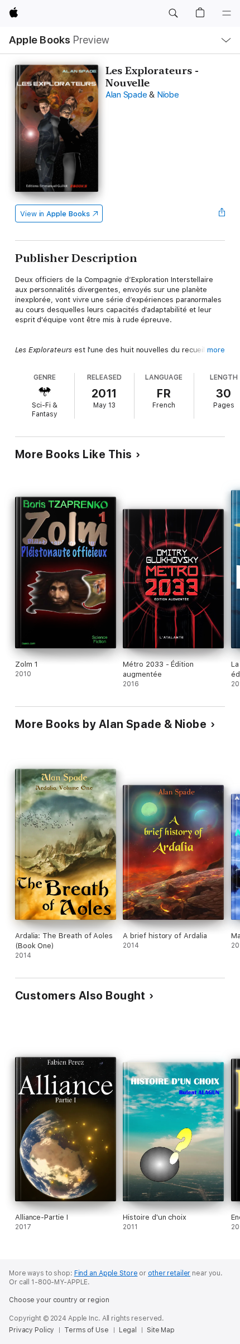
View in (55, 214)
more (216, 350)
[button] (173, 13)
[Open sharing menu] (222, 213)
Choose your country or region (59, 1300)
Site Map (161, 1330)
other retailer (169, 1273)
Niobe (168, 95)
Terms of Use (86, 1330)
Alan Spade (126, 95)
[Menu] (226, 13)
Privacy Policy (31, 1330)
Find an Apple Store (106, 1273)
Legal (128, 1330)
